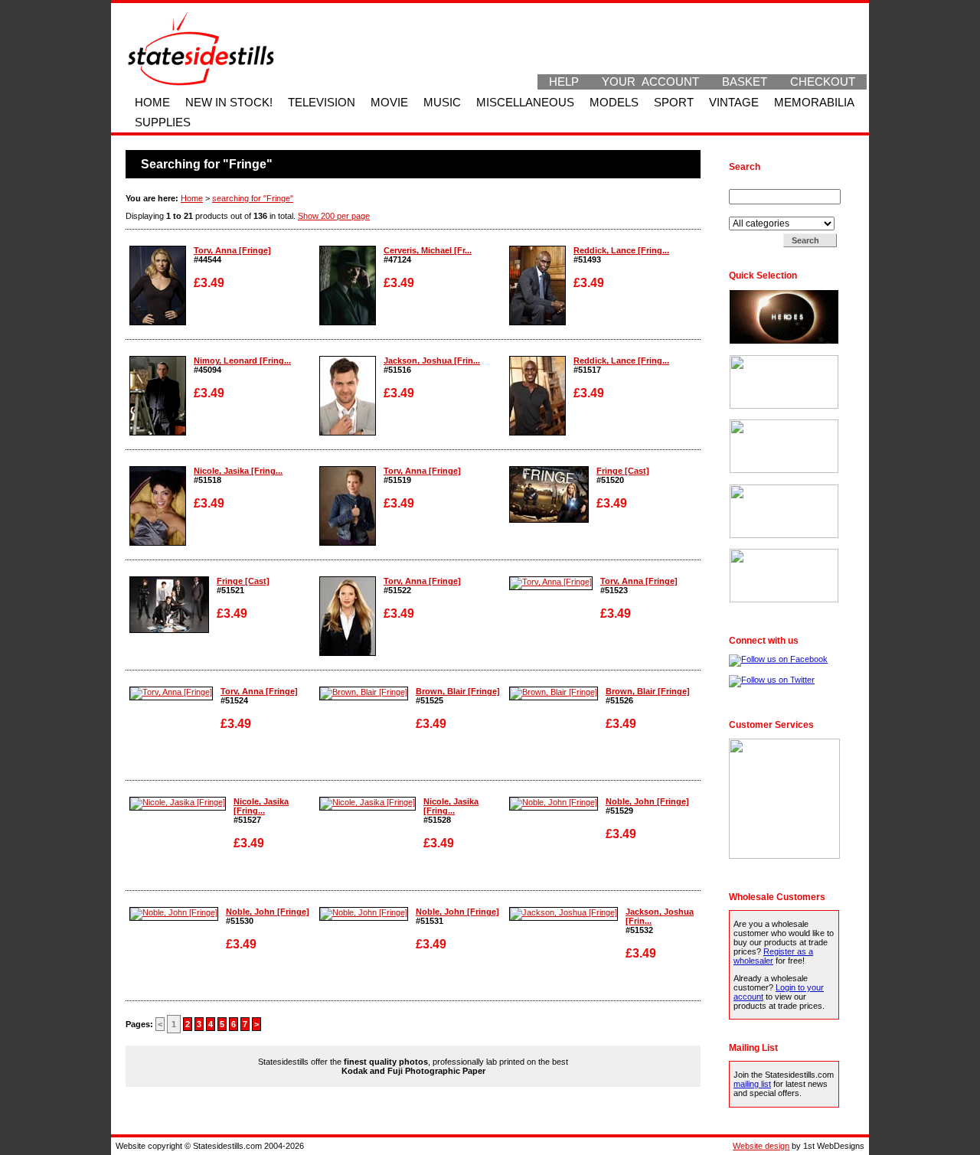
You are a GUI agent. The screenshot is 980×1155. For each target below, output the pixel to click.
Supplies (163, 122)
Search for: (751, 184)
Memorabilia (814, 102)
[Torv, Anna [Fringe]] (157, 322)
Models (614, 102)
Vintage (734, 102)
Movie (389, 102)
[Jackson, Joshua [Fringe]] (347, 432)
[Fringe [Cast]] (549, 519)
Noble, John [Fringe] (647, 801)
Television (321, 102)
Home (152, 102)
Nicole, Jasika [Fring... (238, 470)
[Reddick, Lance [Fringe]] (537, 322)
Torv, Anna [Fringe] (232, 250)
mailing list (752, 1083)
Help (564, 82)
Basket (744, 82)
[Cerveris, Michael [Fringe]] (347, 322)
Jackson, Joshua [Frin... (432, 360)
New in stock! (229, 102)
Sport (674, 102)
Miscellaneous (525, 102)
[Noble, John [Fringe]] (553, 802)
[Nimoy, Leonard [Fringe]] (157, 432)
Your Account (650, 82)
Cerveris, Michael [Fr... (428, 250)
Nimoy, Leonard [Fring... (242, 360)
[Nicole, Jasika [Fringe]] (157, 542)
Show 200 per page (334, 215)
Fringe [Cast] (622, 470)
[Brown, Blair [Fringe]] (363, 692)
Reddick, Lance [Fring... (621, 250)
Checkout (822, 82)
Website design (761, 1145)
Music (442, 102)
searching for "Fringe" (252, 198)
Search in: (749, 212)
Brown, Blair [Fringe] (458, 691)
